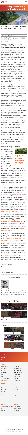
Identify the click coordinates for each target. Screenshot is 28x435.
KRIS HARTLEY (7, 340)
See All (3, 320)
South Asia (22, 38)
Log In (3, 360)
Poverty (2, 399)
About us (3, 355)
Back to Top (3, 266)
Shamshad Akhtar (5, 31)
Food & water (3, 372)
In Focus (3, 395)
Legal (15, 395)
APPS (2, 408)
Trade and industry (5, 38)
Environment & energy (21, 37)
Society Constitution (17, 408)
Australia (12, 38)
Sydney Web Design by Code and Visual (14, 431)
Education (3, 370)
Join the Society (16, 410)
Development (4, 37)
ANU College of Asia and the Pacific (6, 413)
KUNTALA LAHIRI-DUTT (8, 333)
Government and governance (19, 372)
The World (3, 391)
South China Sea (4, 380)
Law (2, 376)
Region (3, 384)
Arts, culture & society (5, 366)
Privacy (15, 399)
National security (17, 376)
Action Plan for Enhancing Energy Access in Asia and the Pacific (14, 239)
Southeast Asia (4, 39)
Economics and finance (11, 37)
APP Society (3, 410)
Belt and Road (16, 366)
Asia (15, 38)
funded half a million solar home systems (11, 211)
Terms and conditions (18, 397)
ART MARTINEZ (17, 333)
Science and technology (5, 378)
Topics (3, 364)
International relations (18, 374)
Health (2, 374)
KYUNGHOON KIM (18, 348)
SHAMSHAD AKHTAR (18, 340)
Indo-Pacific (3, 397)
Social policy (16, 378)
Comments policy (17, 401)
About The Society (17, 406)
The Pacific (10, 39)
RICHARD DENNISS (7, 348)
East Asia (18, 38)
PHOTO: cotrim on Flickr (5, 24)
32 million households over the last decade (12, 221)
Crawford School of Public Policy (7, 406)
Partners (3, 357)
